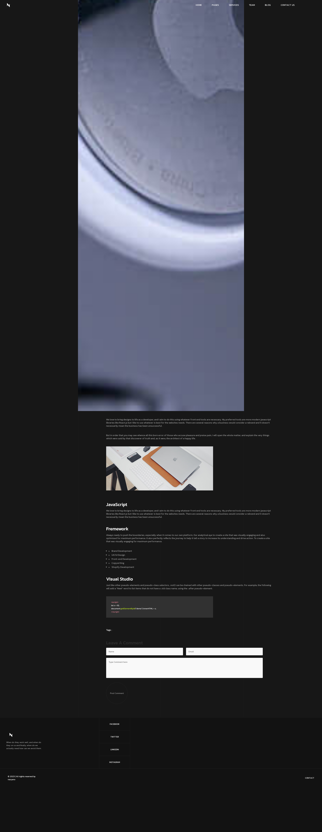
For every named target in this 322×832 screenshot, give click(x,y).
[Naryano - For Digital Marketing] (8, 5)
